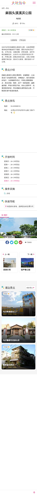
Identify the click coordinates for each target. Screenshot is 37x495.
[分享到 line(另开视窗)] (16, 242)
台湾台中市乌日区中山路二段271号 (23, 111)
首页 (3, 8)
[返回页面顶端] (34, 492)
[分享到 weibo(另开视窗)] (20, 242)
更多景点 (30, 288)
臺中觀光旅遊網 (18, 3)
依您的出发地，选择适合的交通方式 (20, 206)
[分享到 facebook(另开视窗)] (7, 242)
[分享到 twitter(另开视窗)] (11, 242)
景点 (7, 8)
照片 (5, 215)
